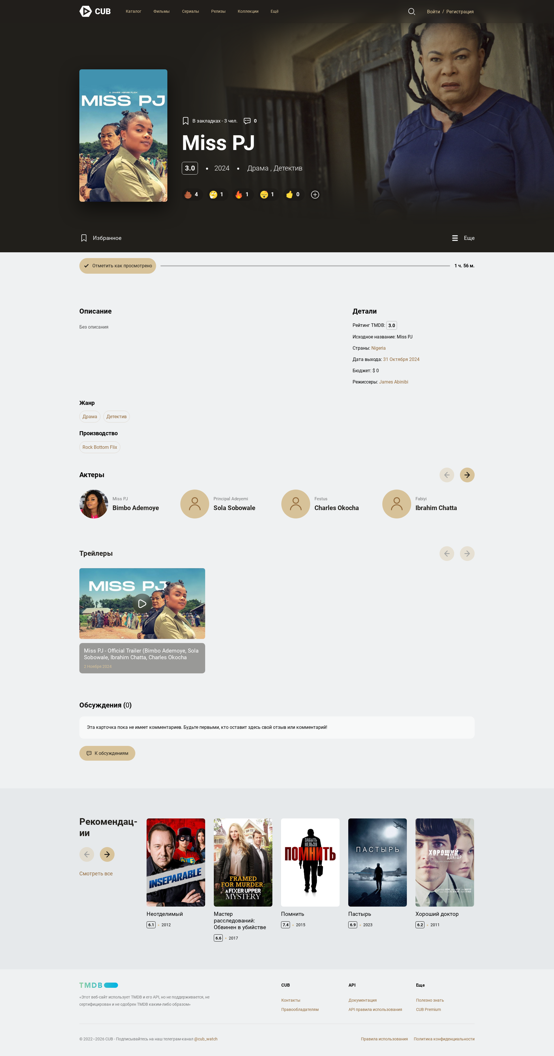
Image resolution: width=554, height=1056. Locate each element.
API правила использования (375, 1009)
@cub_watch (206, 1039)
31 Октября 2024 (401, 359)
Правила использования (384, 1039)
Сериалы (190, 11)
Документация (363, 1000)
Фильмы (162, 11)
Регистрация (460, 11)
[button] (467, 475)
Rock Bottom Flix (100, 447)
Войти (433, 11)
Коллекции (248, 11)
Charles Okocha (337, 508)
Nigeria (378, 348)
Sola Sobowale (234, 508)
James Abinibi (393, 382)
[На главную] (95, 11)
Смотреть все (96, 873)
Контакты (290, 1000)
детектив (288, 168)
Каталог (133, 11)
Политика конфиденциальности (444, 1039)
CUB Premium (428, 1009)
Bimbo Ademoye (136, 508)
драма (258, 168)
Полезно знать (430, 1000)
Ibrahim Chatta (436, 508)
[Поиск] (412, 11)
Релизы (218, 11)
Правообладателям (300, 1009)
